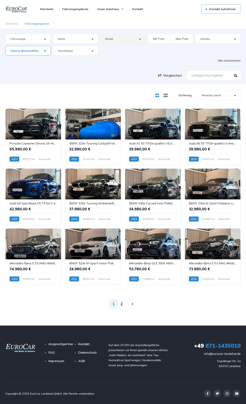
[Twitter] (217, 393)
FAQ (51, 352)
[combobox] (28, 39)
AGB (81, 361)
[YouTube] (236, 393)
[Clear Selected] (45, 51)
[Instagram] (227, 393)
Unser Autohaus (108, 9)
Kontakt (137, 9)
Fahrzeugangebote (75, 9)
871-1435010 (217, 345)
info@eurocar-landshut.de (222, 354)
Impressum (56, 361)
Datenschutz (87, 352)
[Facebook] (207, 393)
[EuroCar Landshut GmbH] (16, 9)
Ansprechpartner (60, 344)
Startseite (46, 9)
